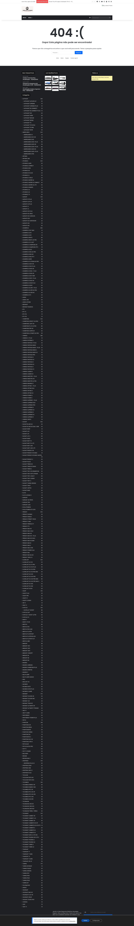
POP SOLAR (26, 744)
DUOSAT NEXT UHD (28, 445)
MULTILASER (26, 674)
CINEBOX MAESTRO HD (29, 378)
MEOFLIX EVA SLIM (27, 629)
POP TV (24, 748)
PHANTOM (25, 722)
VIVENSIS (25, 902)
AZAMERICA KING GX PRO (29, 251)
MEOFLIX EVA (26, 626)
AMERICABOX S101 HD (30, 137)
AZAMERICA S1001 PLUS (29, 266)
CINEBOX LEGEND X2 (28, 374)
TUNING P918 (26, 875)
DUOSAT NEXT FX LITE (28, 443)
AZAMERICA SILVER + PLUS (30, 287)
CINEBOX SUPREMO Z (28, 417)
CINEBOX (25, 335)
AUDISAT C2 (26, 208)
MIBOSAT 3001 (26, 650)
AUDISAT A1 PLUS (27, 199)
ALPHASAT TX (27, 122)
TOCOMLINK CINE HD (28, 803)
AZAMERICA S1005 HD (28, 268)
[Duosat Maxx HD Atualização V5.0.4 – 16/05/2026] (55, 88)
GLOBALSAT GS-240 (28, 574)
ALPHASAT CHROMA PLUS (31, 106)
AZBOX (24, 297)
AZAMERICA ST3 (27, 295)
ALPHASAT (25, 98)
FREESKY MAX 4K (27, 528)
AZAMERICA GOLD (27, 249)
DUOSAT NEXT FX (27, 441)
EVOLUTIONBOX (27, 507)
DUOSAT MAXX (26, 438)
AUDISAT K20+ (26, 218)
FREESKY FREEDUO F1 (28, 523)
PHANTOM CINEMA (27, 732)
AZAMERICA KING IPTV (28, 256)
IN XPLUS (25, 607)
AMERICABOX (26, 132)
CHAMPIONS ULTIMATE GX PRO (31, 333)
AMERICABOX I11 (28, 134)
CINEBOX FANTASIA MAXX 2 (30, 350)
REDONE (25, 756)
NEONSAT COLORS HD (28, 696)
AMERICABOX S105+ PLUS (31, 141)
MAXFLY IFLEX (26, 622)
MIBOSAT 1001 (26, 646)
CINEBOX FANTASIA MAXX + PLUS (31, 347)
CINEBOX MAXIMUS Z (28, 383)
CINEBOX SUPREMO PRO (29, 405)
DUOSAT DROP (26, 429)
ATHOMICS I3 (26, 175)
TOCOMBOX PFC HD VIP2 (29, 794)
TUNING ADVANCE (27, 866)
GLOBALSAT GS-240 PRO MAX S (31, 581)
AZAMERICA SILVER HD (28, 292)
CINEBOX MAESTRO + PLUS (30, 376)
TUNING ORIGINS (27, 870)
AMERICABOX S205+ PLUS (31, 146)
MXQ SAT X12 (26, 681)
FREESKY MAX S (27, 545)
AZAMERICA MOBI (27, 259)
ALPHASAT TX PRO (29, 127)
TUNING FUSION (27, 868)
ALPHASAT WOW (28, 130)
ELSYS (24, 492)
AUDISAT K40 (26, 223)
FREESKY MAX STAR (28, 547)
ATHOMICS (25, 161)
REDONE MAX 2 (26, 758)
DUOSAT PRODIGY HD (28, 450)
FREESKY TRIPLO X (27, 557)
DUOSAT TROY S (27, 480)
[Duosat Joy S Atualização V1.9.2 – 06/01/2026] (62, 88)
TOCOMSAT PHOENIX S (29, 839)
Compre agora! (74, 58)
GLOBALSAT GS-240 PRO (29, 576)
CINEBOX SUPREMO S (28, 407)
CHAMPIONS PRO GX (28, 328)
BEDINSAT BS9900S (28, 307)
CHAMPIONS (26, 318)
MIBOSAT (25, 643)
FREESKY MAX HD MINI (28, 540)
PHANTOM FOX (26, 734)
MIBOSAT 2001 (26, 648)
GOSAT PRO (26, 595)
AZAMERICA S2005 (27, 285)
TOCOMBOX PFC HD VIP (29, 791)
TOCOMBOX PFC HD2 (28, 796)
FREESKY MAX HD (27, 533)
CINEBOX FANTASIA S (28, 357)
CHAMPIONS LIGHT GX (28, 323)
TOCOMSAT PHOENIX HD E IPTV (31, 837)
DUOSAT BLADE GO (28, 424)
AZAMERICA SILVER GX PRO (30, 290)
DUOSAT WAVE (26, 490)
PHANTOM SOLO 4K (28, 739)
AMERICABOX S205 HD (30, 144)
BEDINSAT (25, 304)
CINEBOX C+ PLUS (27, 338)
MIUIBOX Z (25, 672)
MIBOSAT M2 (26, 657)
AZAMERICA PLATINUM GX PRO (31, 261)
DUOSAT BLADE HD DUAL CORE (31, 426)
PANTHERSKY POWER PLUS (30, 717)
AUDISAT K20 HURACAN (29, 216)
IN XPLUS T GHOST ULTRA (29, 614)
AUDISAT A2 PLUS (27, 201)
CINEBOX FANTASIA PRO (29, 354)
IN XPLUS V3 (26, 617)
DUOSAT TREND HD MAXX (29, 466)
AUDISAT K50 (26, 225)
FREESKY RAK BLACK (28, 555)
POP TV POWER (27, 751)
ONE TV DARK (26, 713)
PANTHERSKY (26, 715)
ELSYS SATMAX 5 (27, 495)
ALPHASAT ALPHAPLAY (30, 101)
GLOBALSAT (26, 559)
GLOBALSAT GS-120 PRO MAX (30, 571)
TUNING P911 (26, 873)
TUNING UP (25, 882)
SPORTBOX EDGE (27, 765)
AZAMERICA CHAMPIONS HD (30, 244)
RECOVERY (25, 753)
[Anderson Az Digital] (27, 9)
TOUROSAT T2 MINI (28, 858)
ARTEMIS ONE (26, 158)
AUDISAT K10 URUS (28, 213)
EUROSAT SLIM (26, 504)
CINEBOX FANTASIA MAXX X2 (30, 352)
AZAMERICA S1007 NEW (29, 275)
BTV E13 (25, 314)
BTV (24, 309)
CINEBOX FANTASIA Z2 (28, 369)
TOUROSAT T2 (26, 856)
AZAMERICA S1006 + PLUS (29, 271)
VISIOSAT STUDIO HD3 (28, 899)
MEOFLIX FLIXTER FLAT (29, 638)
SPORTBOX (25, 760)
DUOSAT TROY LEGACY (29, 476)
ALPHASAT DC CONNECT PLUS (32, 110)
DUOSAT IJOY (26, 431)
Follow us (95, 73)
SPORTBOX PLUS (27, 772)
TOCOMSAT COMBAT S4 (29, 820)
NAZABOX (25, 684)
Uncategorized (26, 885)
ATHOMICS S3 (26, 189)
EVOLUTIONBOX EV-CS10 (29, 509)
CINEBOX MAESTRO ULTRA (29, 381)
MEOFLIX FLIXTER (27, 631)
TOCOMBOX (26, 782)
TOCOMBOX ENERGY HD (29, 784)
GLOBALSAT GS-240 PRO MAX (30, 579)
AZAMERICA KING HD (28, 254)
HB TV (24, 602)
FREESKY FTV (26, 526)
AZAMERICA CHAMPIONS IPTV (30, 247)
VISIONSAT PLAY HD (28, 894)
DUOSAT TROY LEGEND (29, 478)
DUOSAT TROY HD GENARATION (31, 471)
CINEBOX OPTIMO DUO (28, 388)
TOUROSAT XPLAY (27, 861)
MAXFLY (25, 619)
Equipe (67, 58)
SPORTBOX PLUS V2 (29, 763)
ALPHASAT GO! (28, 113)
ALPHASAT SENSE (29, 120)
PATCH (24, 720)
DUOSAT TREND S (27, 468)
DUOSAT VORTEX (27, 488)
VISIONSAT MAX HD (28, 892)
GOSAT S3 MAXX (27, 600)
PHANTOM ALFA (27, 724)
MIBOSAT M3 (26, 660)
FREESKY (25, 512)
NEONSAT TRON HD (28, 703)
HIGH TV (25, 605)
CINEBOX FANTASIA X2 (28, 364)
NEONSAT (25, 693)
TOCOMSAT (26, 813)
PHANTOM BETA (27, 729)
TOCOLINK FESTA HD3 (28, 780)
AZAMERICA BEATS (27, 237)
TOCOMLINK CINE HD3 (28, 808)
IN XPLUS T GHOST (29, 610)
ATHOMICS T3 (26, 194)
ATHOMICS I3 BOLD (28, 177)
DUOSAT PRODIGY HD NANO (30, 452)
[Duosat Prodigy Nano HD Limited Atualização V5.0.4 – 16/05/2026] (48, 88)
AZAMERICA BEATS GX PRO (30, 240)
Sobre (62, 58)
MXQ (24, 679)
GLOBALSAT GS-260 (28, 583)
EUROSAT (25, 497)
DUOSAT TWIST (27, 485)
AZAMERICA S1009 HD (28, 280)
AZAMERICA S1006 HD (28, 273)
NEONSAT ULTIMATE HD (29, 705)
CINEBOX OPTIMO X (28, 390)
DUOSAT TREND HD (28, 464)
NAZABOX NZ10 (27, 686)
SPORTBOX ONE (27, 768)
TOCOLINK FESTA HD (28, 777)
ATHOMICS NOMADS (28, 187)
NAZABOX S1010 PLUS (28, 689)
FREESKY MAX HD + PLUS (29, 535)
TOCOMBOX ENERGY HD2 (29, 787)
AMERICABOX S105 (29, 139)
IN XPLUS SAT (26, 612)
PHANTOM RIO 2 (27, 736)
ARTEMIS (25, 156)
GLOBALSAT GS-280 (28, 586)
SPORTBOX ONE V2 (27, 770)
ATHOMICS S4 (26, 192)
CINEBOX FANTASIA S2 (28, 359)
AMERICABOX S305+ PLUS (31, 151)
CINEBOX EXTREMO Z (28, 340)
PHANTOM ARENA (27, 727)
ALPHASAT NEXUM (29, 118)
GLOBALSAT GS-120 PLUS (29, 567)
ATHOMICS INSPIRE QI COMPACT (31, 182)
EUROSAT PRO (26, 502)
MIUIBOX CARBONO (28, 665)
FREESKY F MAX (27, 521)
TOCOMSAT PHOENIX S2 (29, 842)
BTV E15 (25, 316)
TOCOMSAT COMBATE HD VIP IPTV (32, 825)
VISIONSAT (25, 890)
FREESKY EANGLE (27, 516)
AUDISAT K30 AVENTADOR (29, 220)
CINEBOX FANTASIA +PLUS (29, 342)
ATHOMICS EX (26, 170)
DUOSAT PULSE (27, 461)
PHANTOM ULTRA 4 (28, 741)
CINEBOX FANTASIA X (28, 362)
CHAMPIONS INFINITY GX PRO (30, 321)
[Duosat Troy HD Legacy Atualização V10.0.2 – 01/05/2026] (62, 78)
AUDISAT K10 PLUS (27, 211)
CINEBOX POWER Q (27, 395)
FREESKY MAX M (27, 543)
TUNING (25, 863)
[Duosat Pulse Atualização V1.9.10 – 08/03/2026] (62, 83)
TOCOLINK (25, 775)
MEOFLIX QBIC (26, 641)
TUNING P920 (26, 878)
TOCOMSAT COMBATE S (29, 827)
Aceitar (85, 920)
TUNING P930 (26, 880)
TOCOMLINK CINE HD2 (28, 806)
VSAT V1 (25, 906)
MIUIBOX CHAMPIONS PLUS (30, 667)
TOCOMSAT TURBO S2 (28, 847)
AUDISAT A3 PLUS (27, 204)
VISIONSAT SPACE (27, 897)
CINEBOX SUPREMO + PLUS (30, 400)
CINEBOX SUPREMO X (28, 412)
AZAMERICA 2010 (27, 232)
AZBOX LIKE (26, 299)
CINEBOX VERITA (27, 419)
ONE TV (24, 710)
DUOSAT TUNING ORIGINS (29, 483)
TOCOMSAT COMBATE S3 (29, 832)
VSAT (24, 904)
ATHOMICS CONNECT (28, 165)
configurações (72, 921)
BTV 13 (24, 311)
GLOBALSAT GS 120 (28, 562)
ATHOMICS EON (27, 168)
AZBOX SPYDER (27, 302)
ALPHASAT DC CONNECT (30, 108)
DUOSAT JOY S (26, 436)
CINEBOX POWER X (27, 397)
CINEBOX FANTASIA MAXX (29, 345)
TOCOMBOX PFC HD (28, 789)
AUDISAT (25, 196)
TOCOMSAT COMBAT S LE (29, 818)
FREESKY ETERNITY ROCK (29, 519)
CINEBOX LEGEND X (28, 371)
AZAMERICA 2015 (27, 235)
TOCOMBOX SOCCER (28, 799)
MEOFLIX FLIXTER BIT (28, 634)
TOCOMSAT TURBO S (28, 844)
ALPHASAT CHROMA (29, 103)
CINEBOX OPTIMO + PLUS (29, 385)
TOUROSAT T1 (26, 851)
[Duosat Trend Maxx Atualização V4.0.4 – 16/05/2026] (55, 83)
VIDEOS (24, 887)
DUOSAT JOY (26, 433)
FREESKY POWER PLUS (28, 550)
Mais (29, 17)
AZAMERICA (26, 228)
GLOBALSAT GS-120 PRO (29, 569)
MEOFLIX (25, 624)
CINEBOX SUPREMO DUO (29, 402)
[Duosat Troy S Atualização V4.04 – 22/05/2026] (55, 78)
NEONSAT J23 (26, 701)
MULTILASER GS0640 (28, 677)
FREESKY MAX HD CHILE (29, 538)
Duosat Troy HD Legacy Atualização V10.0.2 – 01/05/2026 (63, 1)
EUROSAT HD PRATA (28, 500)
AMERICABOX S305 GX (30, 149)
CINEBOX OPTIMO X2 (28, 393)
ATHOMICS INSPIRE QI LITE (30, 184)
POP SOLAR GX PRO (28, 746)
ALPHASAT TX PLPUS (29, 125)
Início (24, 17)
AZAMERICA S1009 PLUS (29, 283)
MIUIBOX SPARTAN (27, 669)
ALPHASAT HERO (28, 115)
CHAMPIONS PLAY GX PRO (29, 326)
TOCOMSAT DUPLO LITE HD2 (30, 835)
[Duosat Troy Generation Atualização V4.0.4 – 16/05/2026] (48, 83)
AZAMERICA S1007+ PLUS (29, 278)
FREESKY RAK (26, 552)
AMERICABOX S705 (29, 153)
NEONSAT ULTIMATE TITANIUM (30, 708)
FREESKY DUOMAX (27, 514)
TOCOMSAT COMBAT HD (29, 815)
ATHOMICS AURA (27, 163)
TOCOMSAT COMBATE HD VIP (30, 823)
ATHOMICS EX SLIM (28, 173)
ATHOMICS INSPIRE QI (28, 180)
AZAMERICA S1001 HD (28, 263)
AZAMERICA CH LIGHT (28, 242)
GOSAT (24, 590)
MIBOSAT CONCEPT (28, 653)
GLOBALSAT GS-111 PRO (29, 564)
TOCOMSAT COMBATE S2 (29, 830)
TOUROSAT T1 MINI (27, 854)
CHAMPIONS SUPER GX (29, 330)
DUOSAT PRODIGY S (28, 459)
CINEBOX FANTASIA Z (28, 366)
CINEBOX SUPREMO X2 (28, 414)
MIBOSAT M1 (26, 655)
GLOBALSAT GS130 (27, 588)
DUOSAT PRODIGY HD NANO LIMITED (32, 455)
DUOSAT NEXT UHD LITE (29, 448)
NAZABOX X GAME (27, 691)
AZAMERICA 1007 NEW (28, 230)
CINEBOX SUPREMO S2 (28, 409)
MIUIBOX (25, 662)
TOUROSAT (25, 849)
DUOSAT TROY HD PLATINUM (30, 473)
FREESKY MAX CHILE (28, 531)
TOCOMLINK (26, 801)
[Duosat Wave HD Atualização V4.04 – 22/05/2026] (48, 78)
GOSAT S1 (25, 598)
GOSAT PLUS (26, 593)
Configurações (96, 920)
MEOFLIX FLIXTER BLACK (29, 636)
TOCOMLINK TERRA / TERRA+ (30, 811)
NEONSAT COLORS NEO (29, 698)
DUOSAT (25, 421)
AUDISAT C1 (26, 206)
